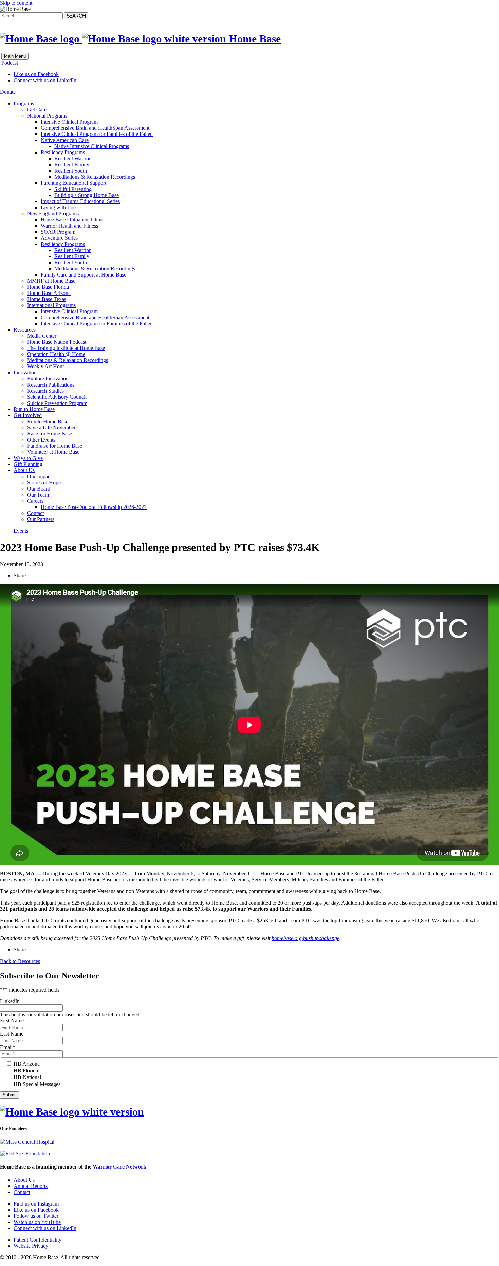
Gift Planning (28, 464)
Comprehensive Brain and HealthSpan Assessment (95, 128)
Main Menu (15, 56)
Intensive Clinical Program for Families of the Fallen (97, 134)
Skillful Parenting (73, 189)
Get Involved (28, 415)
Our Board (38, 489)
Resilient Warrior (72, 158)
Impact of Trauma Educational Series (80, 201)
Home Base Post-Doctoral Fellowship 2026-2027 (94, 507)
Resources (25, 330)
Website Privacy (31, 1246)
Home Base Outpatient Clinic (72, 219)
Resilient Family (71, 164)
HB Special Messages (37, 1084)
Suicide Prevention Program (57, 403)
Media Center (41, 336)
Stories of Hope (44, 482)
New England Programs (53, 213)
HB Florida (26, 1070)
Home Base (253, 39)
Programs (24, 103)
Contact (35, 513)
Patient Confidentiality (37, 1240)
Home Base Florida (48, 287)
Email (7, 1047)
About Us (24, 470)
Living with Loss (59, 207)
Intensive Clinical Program (69, 122)
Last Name (11, 1034)
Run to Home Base (34, 409)
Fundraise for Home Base (54, 446)
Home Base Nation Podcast (56, 342)
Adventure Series (59, 238)
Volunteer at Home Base (53, 452)
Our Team (38, 495)
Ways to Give (28, 458)
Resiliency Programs (63, 152)
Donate (8, 92)
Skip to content (16, 3)
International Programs (51, 305)
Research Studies (45, 391)
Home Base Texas (46, 299)
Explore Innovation (48, 378)
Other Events (41, 440)
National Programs (47, 116)
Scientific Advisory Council (57, 397)
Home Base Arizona (49, 293)
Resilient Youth (70, 171)
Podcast (9, 63)
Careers (35, 501)
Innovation (25, 372)
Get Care (37, 109)
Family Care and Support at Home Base (83, 275)
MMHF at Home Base (51, 281)
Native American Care (65, 140)
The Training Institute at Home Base (66, 348)
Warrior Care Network (119, 1167)
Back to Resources (20, 961)
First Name (12, 1020)
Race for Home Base (49, 433)
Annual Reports (31, 1186)
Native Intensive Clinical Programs (91, 146)
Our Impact (39, 476)
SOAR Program (58, 232)
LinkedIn (10, 1001)
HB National (27, 1077)
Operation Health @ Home (56, 354)
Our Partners (40, 519)
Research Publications (50, 385)
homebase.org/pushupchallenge (305, 938)
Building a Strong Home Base (86, 195)
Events (21, 531)
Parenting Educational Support (73, 183)
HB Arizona (27, 1064)
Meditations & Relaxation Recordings (94, 177)
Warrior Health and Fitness (69, 226)
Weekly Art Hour (45, 366)
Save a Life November (51, 427)
